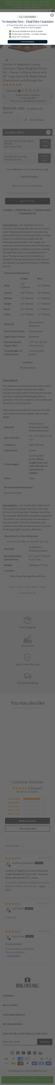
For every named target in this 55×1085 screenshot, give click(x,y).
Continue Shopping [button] (27, 42)
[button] (52, 15)
